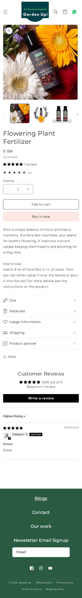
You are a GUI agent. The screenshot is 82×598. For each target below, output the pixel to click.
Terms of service (32, 589)
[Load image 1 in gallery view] (19, 113)
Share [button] (12, 357)
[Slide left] (4, 114)
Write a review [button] (41, 398)
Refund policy (44, 582)
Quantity (9, 181)
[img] (13, 428)
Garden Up (25, 582)
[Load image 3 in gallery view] (62, 113)
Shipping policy (55, 589)
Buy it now (41, 216)
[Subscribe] (65, 552)
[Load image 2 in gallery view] (40, 113)
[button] (5, 11)
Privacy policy (65, 582)
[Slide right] (77, 114)
